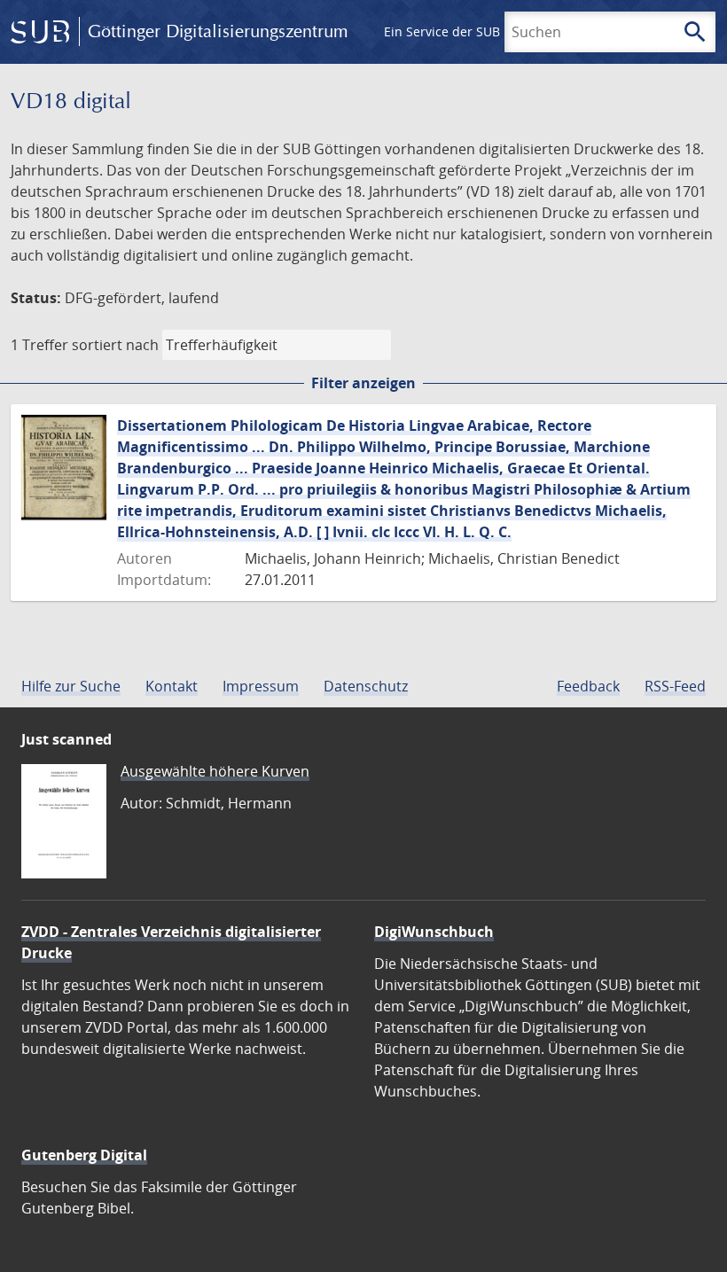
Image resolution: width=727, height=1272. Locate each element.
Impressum (261, 686)
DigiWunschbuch (434, 931)
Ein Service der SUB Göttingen (473, 31)
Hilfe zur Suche (71, 686)
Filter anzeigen (363, 383)
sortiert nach (115, 345)
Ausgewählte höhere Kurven (215, 771)
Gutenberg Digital (84, 1155)
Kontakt (171, 686)
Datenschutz (366, 686)
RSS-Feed (675, 686)
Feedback (588, 686)
